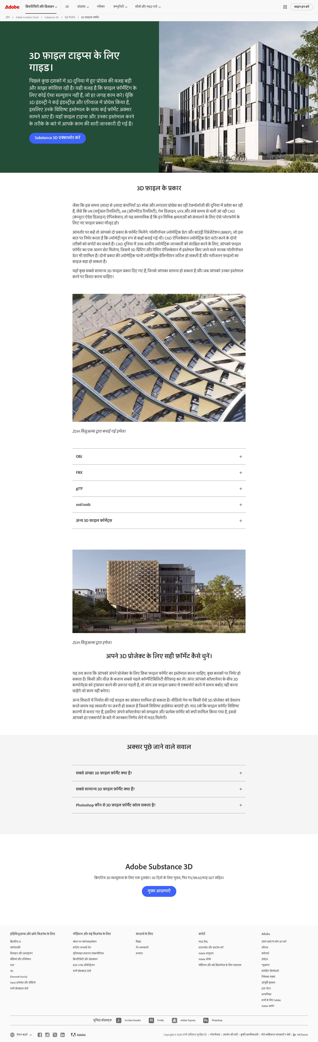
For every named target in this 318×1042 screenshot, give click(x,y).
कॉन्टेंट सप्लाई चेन (82, 948)
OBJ (79, 456)
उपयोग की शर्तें (230, 1035)
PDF (12, 965)
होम (8, 17)
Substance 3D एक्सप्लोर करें (57, 138)
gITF (79, 488)
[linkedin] (62, 1035)
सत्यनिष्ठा (266, 994)
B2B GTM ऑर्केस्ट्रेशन (84, 965)
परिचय (265, 948)
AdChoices (302, 1035)
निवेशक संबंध (268, 977)
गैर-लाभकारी (142, 948)
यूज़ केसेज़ (70, 17)
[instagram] (47, 1035)
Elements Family (18, 977)
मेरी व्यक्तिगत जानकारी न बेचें (275, 1035)
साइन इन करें (301, 7)
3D (67, 6)
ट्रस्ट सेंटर (266, 989)
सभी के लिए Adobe (271, 1000)
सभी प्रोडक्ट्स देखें (19, 989)
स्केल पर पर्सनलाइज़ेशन (84, 942)
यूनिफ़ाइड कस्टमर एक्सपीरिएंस (88, 953)
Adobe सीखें (205, 959)
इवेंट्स (265, 959)
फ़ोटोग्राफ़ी (15, 948)
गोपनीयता (215, 1035)
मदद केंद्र (203, 942)
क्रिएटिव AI (15, 942)
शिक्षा (138, 942)
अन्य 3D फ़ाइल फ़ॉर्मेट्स (94, 521)
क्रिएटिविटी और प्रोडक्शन (85, 959)
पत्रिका (101, 6)
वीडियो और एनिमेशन (20, 959)
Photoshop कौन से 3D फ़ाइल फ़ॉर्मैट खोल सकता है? (116, 805)
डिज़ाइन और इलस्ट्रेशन (21, 953)
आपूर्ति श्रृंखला (268, 983)
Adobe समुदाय (206, 953)
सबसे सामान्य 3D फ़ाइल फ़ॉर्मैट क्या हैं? (105, 789)
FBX (79, 472)
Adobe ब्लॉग (268, 1006)
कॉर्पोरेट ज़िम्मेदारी (270, 971)
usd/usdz (83, 504)
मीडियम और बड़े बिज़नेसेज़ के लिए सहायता (220, 965)
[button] (285, 6)
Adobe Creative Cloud (27, 17)
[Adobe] (12, 7)
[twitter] (55, 1035)
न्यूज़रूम (266, 965)
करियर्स (265, 953)
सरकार (139, 953)
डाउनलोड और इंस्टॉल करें (211, 948)
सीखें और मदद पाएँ (146, 6)
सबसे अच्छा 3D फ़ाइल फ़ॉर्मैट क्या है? (104, 773)
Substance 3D (52, 17)
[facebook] (40, 1035)
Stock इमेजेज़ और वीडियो (22, 983)
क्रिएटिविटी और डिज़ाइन (40, 6)
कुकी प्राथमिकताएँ (249, 1035)
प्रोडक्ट (81, 6)
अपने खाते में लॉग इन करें (274, 942)
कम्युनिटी (118, 6)
